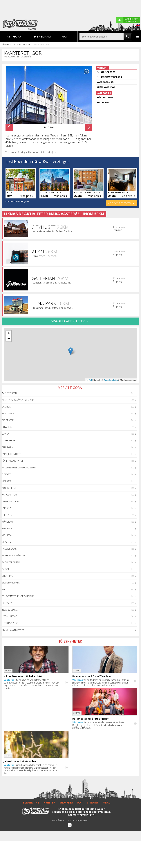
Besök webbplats (111, 77)
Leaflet (89, 379)
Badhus (6, 406)
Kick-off (6, 481)
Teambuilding (10, 609)
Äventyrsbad (9, 393)
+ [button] (9, 333)
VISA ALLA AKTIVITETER (68, 321)
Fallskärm (8, 447)
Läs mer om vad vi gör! (81, 814)
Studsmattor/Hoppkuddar (18, 596)
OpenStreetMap (111, 379)
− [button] (9, 338)
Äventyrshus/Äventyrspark (18, 399)
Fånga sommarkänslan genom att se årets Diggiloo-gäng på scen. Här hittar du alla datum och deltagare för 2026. (98, 725)
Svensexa (7, 603)
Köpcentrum (9, 494)
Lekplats (7, 515)
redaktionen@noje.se (77, 820)
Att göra (14, 36)
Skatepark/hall (10, 582)
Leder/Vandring (11, 501)
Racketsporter (11, 562)
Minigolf (7, 528)
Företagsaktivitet (12, 460)
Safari (5, 569)
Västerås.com (8, 44)
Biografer (8, 420)
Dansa (5, 433)
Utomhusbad (9, 616)
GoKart (6, 474)
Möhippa (7, 535)
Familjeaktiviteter (12, 454)
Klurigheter (9, 487)
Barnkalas (8, 413)
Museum (6, 542)
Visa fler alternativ (119, 203)
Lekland (6, 508)
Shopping (7, 575)
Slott (5, 589)
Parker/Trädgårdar (13, 555)
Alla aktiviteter (15, 630)
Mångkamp (8, 521)
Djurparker (8, 440)
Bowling (7, 427)
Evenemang (42, 36)
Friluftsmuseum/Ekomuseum (19, 467)
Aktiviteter (24, 44)
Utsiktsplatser (10, 623)
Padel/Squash (10, 548)
